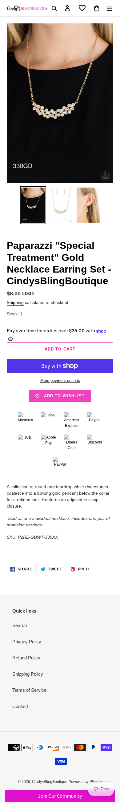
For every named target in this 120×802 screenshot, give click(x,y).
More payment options (60, 380)
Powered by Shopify (85, 782)
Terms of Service (29, 690)
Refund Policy (26, 657)
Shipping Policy (27, 674)
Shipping (15, 302)
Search (19, 625)
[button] (60, 796)
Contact (20, 706)
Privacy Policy (26, 641)
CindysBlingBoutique (49, 782)
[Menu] (109, 8)
